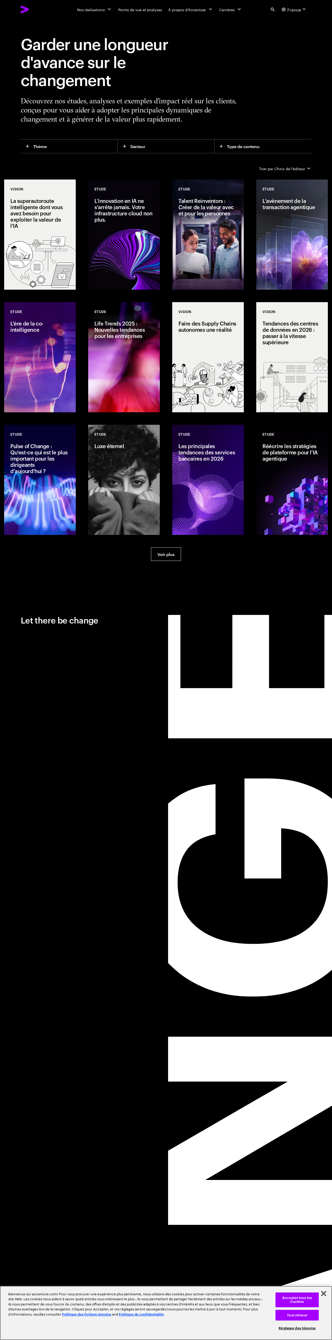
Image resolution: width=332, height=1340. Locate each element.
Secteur (137, 146)
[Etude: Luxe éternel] (124, 480)
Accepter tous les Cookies (297, 1300)
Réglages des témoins (297, 1328)
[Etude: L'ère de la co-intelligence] (40, 357)
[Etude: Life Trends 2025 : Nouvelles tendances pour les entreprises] (124, 357)
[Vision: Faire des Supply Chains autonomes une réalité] (208, 357)
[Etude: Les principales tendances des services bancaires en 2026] (208, 480)
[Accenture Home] (36, 9)
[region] (166, 1313)
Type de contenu (243, 146)
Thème (40, 146)
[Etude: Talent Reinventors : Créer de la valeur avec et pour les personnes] (208, 235)
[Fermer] (323, 1293)
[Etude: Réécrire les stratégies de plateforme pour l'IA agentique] (292, 480)
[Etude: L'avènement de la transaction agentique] (292, 235)
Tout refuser (297, 1315)
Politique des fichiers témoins (86, 1314)
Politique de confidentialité (141, 1314)
